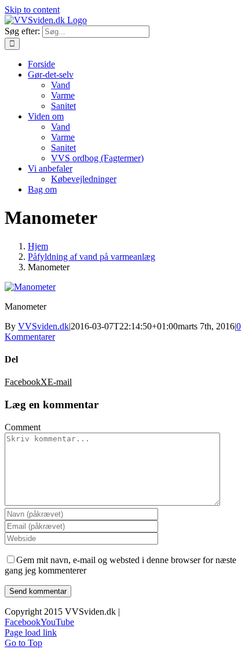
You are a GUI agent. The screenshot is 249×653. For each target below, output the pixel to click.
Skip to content (32, 9)
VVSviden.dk (43, 326)
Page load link (31, 632)
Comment (23, 427)
